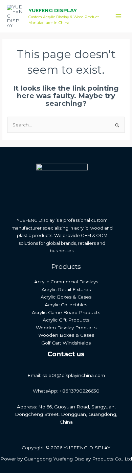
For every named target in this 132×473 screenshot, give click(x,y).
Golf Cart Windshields (66, 343)
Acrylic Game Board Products (66, 312)
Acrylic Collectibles (66, 304)
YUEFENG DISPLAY (52, 10)
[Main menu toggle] (119, 16)
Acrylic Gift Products (66, 320)
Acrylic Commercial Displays (66, 281)
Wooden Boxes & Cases (66, 335)
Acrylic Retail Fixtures (66, 289)
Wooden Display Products (66, 327)
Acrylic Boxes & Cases (66, 297)
